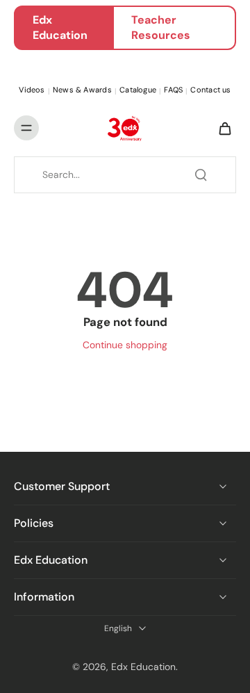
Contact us (210, 90)
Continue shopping (125, 345)
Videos (31, 90)
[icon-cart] (221, 128)
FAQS (173, 90)
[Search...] (200, 174)
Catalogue (137, 90)
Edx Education (60, 27)
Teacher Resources (160, 27)
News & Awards (82, 90)
